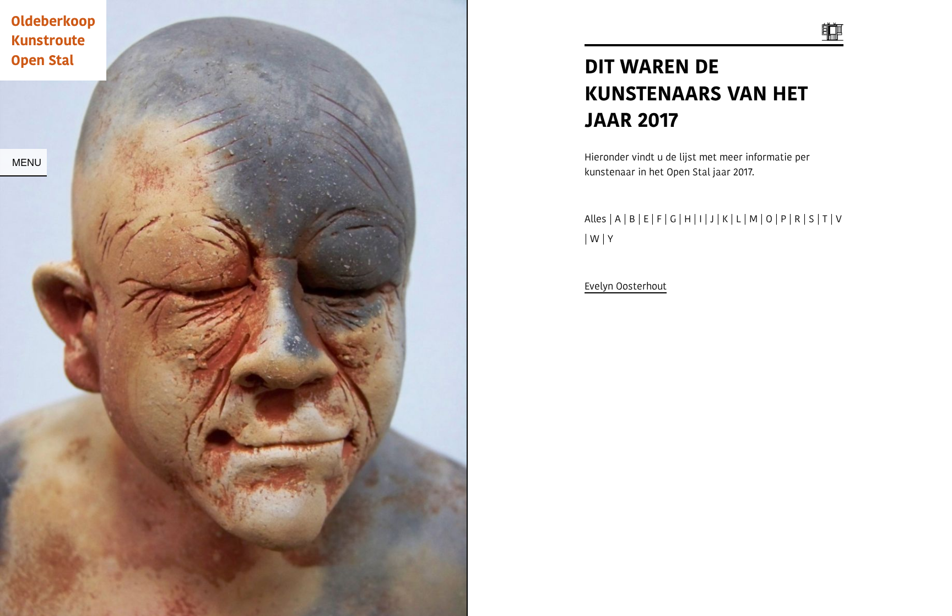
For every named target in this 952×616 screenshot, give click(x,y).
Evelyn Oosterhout (626, 285)
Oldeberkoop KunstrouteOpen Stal (53, 40)
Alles (596, 218)
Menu (26, 161)
